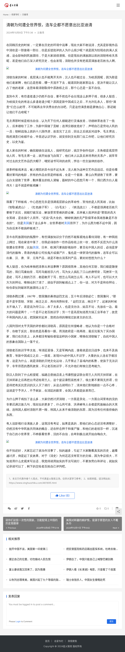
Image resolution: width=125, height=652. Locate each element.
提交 (111, 621)
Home (5, 14)
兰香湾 (40, 32)
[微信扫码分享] (9, 508)
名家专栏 (58, 641)
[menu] (118, 5)
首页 (47, 641)
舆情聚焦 (72, 641)
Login (18, 621)
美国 (26, 223)
